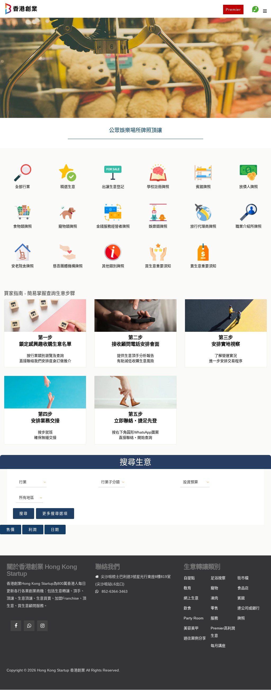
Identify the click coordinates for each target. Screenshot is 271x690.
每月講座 (218, 645)
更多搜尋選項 (55, 513)
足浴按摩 (218, 578)
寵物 (214, 588)
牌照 (241, 618)
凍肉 (214, 598)
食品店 (243, 588)
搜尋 (23, 513)
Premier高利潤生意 (223, 632)
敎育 (187, 588)
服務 (214, 618)
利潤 (33, 529)
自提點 (189, 578)
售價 (10, 529)
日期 (55, 529)
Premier (233, 9)
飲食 (187, 608)
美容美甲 (191, 628)
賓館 (241, 598)
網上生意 (191, 598)
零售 (214, 608)
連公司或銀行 (248, 608)
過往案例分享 (195, 638)
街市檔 (243, 578)
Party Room (194, 618)
